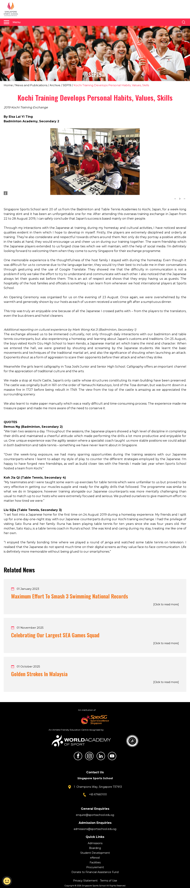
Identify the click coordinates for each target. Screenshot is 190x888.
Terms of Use (108, 880)
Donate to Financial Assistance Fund (95, 872)
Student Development (95, 853)
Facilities (95, 862)
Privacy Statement (85, 880)
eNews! (95, 857)
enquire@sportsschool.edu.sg (95, 815)
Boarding (95, 848)
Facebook (78, 756)
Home (8, 85)
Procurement (95, 867)
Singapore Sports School (13, 9)
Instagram (89, 756)
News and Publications (31, 85)
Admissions (95, 843)
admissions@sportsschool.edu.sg (95, 829)
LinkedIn (100, 756)
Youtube (112, 756)
